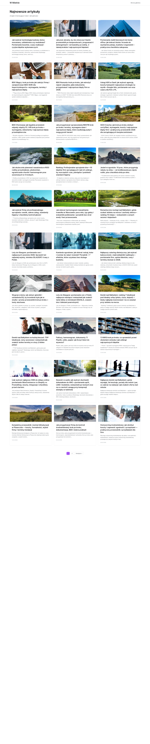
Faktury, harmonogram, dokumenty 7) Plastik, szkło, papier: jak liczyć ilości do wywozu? (72, 339)
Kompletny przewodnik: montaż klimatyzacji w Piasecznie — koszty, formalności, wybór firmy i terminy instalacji (30, 427)
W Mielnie (15, 2)
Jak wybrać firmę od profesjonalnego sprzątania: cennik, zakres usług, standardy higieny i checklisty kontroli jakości (30, 212)
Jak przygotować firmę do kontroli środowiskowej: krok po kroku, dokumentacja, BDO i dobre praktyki (71, 427)
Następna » (79, 453)
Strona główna (135, 3)
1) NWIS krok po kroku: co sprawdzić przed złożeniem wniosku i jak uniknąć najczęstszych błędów (118, 339)
